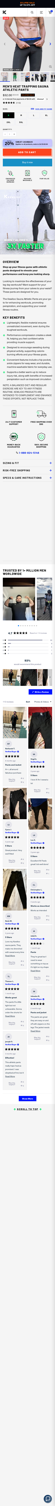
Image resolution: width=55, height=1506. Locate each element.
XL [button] (46, 115)
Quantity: (7, 129)
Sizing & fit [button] (11, 463)
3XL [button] (21, 122)
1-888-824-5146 (29, 452)
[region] (27, 677)
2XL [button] (9, 122)
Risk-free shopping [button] (16, 470)
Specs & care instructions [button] (22, 477)
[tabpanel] (27, 330)
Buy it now (27, 162)
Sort (28, 701)
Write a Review (43, 692)
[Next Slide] (50, 677)
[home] (4, 12)
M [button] (21, 115)
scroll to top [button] (27, 1109)
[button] (32, 12)
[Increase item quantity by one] (14, 134)
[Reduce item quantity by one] (5, 134)
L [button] (33, 115)
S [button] (8, 115)
